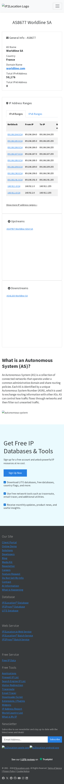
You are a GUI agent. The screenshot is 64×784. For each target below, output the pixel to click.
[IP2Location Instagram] (23, 778)
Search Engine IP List (14, 681)
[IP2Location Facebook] (3, 778)
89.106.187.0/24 (15, 153)
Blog (4, 558)
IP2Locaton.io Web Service (17, 631)
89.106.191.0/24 (15, 179)
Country (10, 56)
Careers (6, 570)
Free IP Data (9, 660)
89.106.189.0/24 (15, 166)
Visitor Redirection (12, 685)
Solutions (7, 550)
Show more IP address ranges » (21, 204)
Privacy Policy (9, 771)
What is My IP (9, 716)
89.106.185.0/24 (15, 140)
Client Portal (9, 542)
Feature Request (11, 574)
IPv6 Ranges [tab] (35, 113)
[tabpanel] (32, 164)
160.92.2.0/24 (14, 192)
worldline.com (15, 68)
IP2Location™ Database (15, 602)
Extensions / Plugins (13, 701)
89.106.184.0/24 (15, 134)
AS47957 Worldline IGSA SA (20, 228)
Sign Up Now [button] (15, 472)
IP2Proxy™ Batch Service (15, 639)
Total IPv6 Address (16, 82)
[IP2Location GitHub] (15, 778)
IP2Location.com (21, 768)
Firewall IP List (10, 677)
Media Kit (7, 562)
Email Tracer (9, 693)
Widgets (6, 704)
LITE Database (10, 610)
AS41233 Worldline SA (17, 295)
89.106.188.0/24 (15, 160)
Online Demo (9, 546)
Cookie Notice (23, 771)
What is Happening (12, 589)
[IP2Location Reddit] (11, 778)
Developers (8, 554)
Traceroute (8, 689)
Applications (9, 673)
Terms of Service (55, 768)
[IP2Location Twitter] (7, 778)
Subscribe (55, 739)
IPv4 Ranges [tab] (16, 113)
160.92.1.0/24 (14, 186)
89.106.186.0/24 (15, 147)
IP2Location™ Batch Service (17, 635)
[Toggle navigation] (57, 6)
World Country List (12, 712)
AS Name (11, 47)
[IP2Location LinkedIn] (27, 778)
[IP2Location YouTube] (19, 778)
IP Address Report (12, 708)
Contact (6, 581)
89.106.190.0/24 (15, 173)
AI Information (10, 585)
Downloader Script (12, 697)
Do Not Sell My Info (13, 577)
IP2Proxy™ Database (13, 606)
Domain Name (14, 64)
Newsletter (8, 566)
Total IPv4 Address (16, 73)
